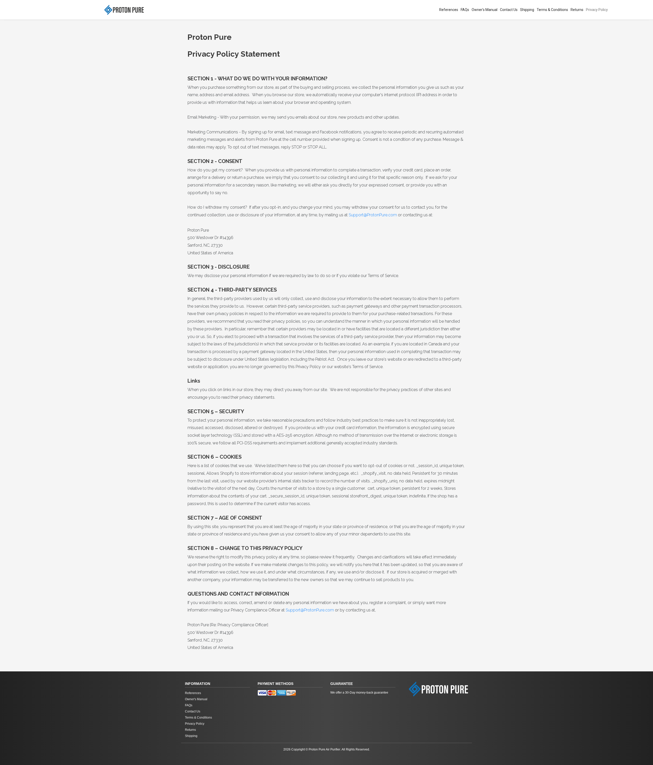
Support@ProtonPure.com (373, 214)
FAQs (465, 10)
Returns (577, 10)
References (448, 10)
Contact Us (509, 10)
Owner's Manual (484, 10)
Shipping (527, 10)
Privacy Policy (597, 10)
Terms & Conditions (552, 10)
